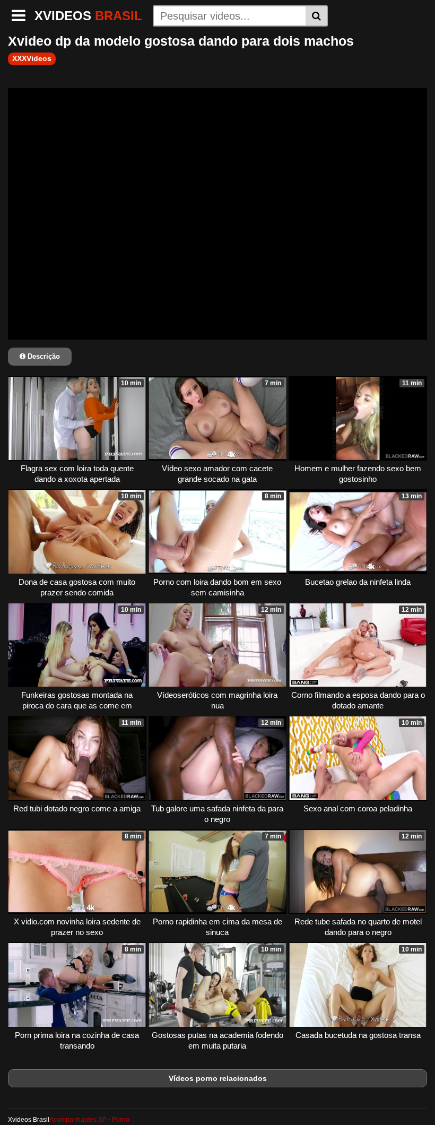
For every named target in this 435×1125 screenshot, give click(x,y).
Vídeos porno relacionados (218, 1078)
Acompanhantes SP (78, 1119)
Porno (120, 1119)
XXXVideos (31, 58)
